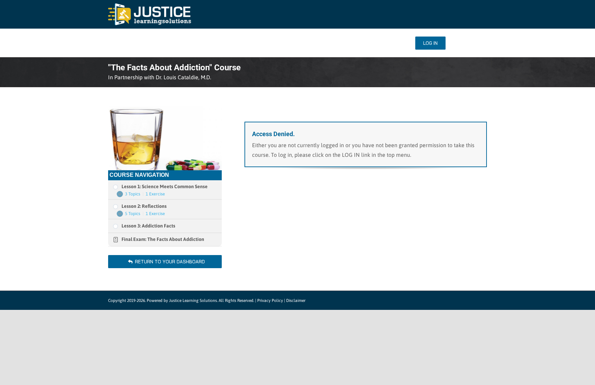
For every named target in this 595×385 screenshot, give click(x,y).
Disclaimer (295, 300)
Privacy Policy (270, 300)
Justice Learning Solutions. (193, 300)
